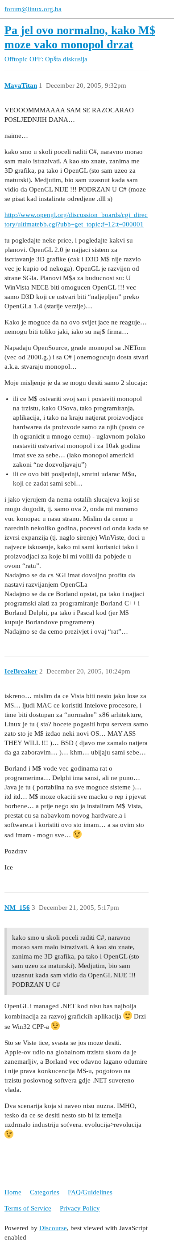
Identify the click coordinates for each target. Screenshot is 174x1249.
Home (12, 1192)
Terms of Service (27, 1208)
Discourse (53, 1228)
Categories (44, 1192)
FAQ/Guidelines (90, 1192)
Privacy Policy (80, 1208)
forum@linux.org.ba (33, 9)
